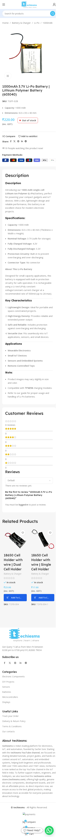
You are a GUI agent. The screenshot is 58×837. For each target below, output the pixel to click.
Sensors (6, 686)
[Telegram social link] (26, 141)
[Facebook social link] (10, 141)
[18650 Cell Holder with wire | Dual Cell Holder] (15, 540)
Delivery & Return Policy (13, 721)
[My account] (54, 4)
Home (5, 22)
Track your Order (10, 716)
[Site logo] (29, 4)
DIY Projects (8, 681)
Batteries (6, 691)
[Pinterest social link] (18, 141)
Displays (6, 702)
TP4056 (29, 387)
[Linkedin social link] (22, 141)
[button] (15, 597)
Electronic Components (13, 676)
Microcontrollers (10, 697)
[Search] (52, 13)
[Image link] (24, 634)
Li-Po (36, 22)
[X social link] (14, 141)
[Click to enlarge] (7, 76)
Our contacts (8, 731)
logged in (23, 504)
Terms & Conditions (12, 726)
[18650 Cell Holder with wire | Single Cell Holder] (42, 540)
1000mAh (47, 22)
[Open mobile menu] (4, 4)
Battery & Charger (21, 22)
